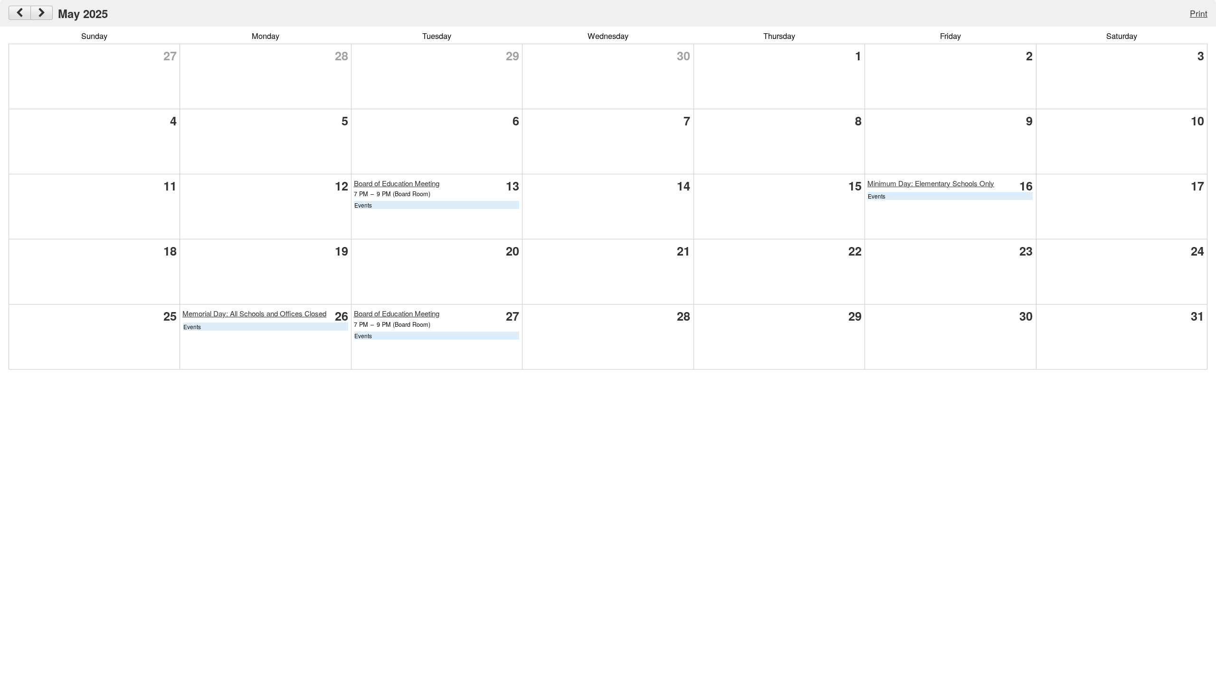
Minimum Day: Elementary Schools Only (930, 183)
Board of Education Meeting (396, 183)
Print (1198, 13)
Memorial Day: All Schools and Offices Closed (254, 313)
